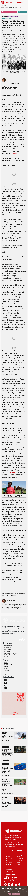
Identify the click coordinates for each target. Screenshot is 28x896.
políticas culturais (12, 595)
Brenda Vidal (6, 775)
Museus (14, 183)
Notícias (18, 853)
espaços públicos (13, 593)
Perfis (6, 666)
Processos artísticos (9, 12)
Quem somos (8, 645)
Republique (7, 657)
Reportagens (8, 664)
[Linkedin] (6, 88)
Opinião (6, 674)
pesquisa (12, 100)
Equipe (8, 856)
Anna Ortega (6, 743)
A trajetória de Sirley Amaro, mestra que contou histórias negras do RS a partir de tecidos (8, 769)
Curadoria (7, 670)
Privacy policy (16, 893)
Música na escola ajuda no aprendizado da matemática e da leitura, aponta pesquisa (7, 803)
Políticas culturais (6, 18)
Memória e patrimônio (12, 16)
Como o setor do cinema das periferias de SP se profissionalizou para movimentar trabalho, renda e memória (7, 753)
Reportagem (5, 747)
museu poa (14, 347)
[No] (26, 891)
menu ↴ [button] (4, 5)
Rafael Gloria (12, 80)
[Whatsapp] (3, 88)
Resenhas (7, 672)
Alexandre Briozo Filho (8, 793)
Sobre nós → (21, 2)
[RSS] (11, 88)
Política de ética (9, 651)
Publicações (7, 647)
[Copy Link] (8, 88)
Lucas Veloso (6, 760)
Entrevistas (7, 668)
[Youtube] (16, 88)
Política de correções (10, 653)
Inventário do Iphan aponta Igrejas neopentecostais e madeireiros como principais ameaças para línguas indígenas (8, 786)
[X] (14, 88)
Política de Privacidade (11, 655)
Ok (10, 893)
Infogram (14, 184)
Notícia (4, 16)
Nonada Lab (7, 649)
